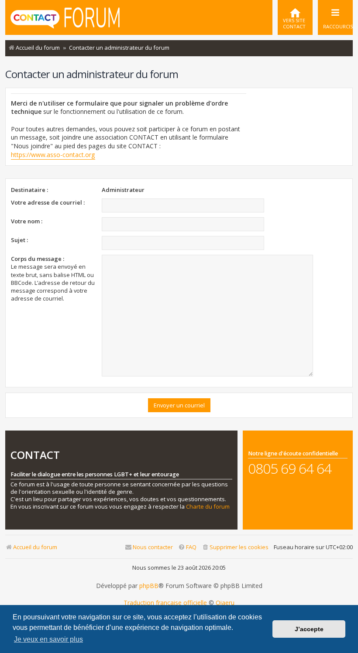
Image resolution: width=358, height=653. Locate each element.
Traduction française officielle (165, 603)
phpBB (148, 586)
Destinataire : (29, 190)
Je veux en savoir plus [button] (48, 639)
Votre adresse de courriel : (48, 202)
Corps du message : (37, 259)
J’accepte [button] (309, 629)
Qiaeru (225, 603)
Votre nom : (26, 221)
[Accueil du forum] (65, 16)
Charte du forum (208, 506)
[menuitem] (295, 17)
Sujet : (19, 240)
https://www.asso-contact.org (53, 154)
